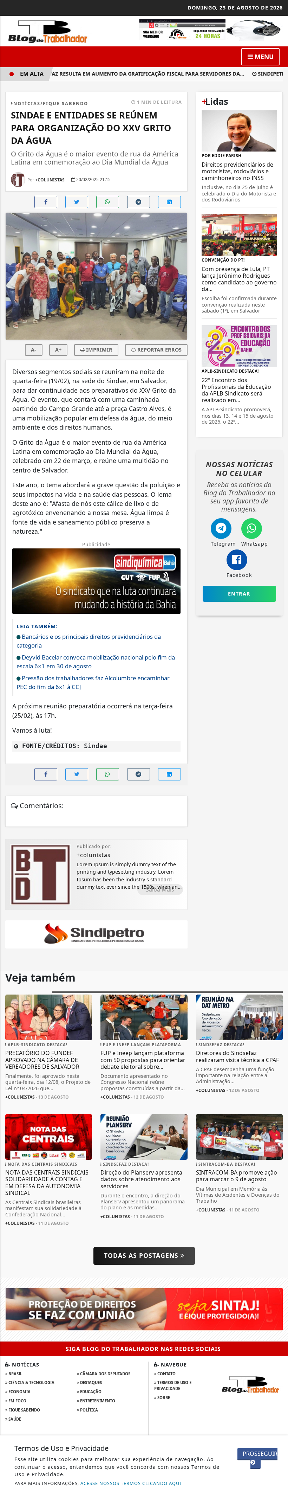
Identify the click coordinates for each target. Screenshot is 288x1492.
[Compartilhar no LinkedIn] (169, 202)
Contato (166, 1373)
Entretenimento (97, 1400)
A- (33, 349)
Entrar (239, 593)
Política (88, 1410)
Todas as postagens (142, 1255)
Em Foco (16, 1400)
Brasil (14, 1373)
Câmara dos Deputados (104, 1373)
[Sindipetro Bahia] (96, 934)
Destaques (90, 1382)
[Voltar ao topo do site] (277, 820)
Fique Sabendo (23, 1410)
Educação (90, 1391)
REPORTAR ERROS (159, 349)
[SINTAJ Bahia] (144, 1309)
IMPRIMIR (98, 349)
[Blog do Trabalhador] (48, 30)
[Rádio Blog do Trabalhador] (210, 29)
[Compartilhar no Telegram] (138, 202)
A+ (58, 349)
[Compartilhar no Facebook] (45, 202)
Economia (19, 1391)
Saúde (14, 1419)
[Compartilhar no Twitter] (76, 202)
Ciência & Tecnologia (30, 1382)
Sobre (163, 1397)
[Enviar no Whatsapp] (107, 202)
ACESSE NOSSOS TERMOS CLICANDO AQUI (130, 1483)
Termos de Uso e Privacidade (172, 1385)
